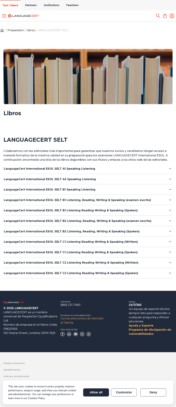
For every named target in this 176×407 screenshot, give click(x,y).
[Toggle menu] (4, 16)
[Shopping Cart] (165, 16)
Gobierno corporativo (14, 363)
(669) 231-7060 (70, 304)
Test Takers (10, 5)
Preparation (16, 30)
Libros (31, 30)
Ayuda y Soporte (141, 325)
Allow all (96, 392)
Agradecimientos (11, 369)
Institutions (51, 5)
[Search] (158, 16)
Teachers (72, 5)
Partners (31, 5)
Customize (124, 392)
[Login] (172, 16)
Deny (153, 392)
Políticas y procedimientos (16, 376)
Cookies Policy (36, 398)
